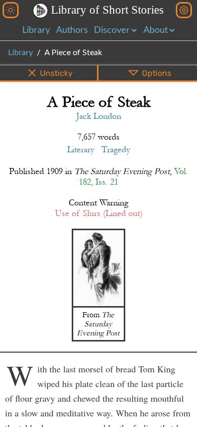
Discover (112, 30)
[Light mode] (11, 10)
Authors (72, 30)
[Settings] (184, 10)
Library (36, 30)
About (155, 30)
